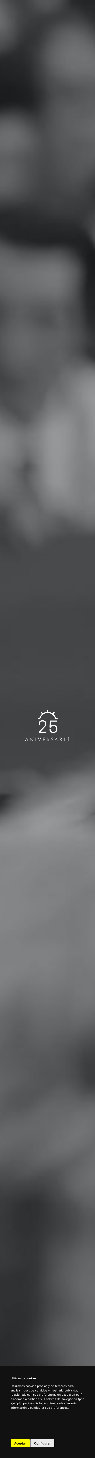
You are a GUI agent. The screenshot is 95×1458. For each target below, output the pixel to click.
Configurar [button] (42, 1443)
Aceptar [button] (20, 1443)
